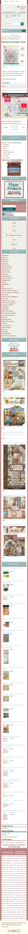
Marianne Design (6, 319)
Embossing (5, 294)
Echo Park (5, 329)
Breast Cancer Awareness (9, 302)
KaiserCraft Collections (8, 321)
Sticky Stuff (5, 298)
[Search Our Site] (16, 845)
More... (4, 86)
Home (14, 226)
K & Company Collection (8, 315)
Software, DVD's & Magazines (10, 296)
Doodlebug (5, 331)
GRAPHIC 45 (6, 146)
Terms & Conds (6, 1)
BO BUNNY (6, 156)
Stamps (4, 282)
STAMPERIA (6, 144)
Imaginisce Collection (7, 305)
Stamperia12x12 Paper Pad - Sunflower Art (12, 694)
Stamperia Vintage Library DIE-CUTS (11, 524)
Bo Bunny (4, 317)
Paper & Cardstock (7, 278)
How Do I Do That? (7, 268)
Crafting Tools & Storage (8, 300)
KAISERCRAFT (7, 154)
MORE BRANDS (6, 333)
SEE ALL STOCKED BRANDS (12, 160)
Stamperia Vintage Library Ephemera (11, 358)
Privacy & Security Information (9, 837)
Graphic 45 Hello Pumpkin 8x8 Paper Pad (12, 595)
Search (17, 1)
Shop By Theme (6, 272)
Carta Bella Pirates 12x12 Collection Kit (11, 736)
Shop (2, 37)
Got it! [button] (14, 931)
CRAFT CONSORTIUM (8, 152)
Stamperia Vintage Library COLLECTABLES (13, 442)
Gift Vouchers (5, 255)
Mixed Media (5, 284)
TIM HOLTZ (6, 150)
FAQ (14, 239)
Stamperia (4, 261)
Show (23, 30)
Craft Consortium (6, 325)
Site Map (14, 248)
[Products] (9, 845)
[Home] (4, 845)
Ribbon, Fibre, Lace (7, 288)
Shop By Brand (6, 270)
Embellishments (6, 280)
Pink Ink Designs (6, 327)
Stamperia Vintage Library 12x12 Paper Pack (13, 495)
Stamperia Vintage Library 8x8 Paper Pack (12, 432)
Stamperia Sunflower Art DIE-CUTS (10, 395)
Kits (3, 286)
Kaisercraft (10, 860)
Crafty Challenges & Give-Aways (14, 235)
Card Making (5, 307)
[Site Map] (17, 846)
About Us (14, 230)
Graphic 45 (5, 263)
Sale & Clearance (6, 265)
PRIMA (5, 148)
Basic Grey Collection (7, 311)
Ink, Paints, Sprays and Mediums (10, 292)
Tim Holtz (4, 323)
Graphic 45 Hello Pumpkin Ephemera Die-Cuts (13, 603)
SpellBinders (5, 309)
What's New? (5, 259)
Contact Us (12, 1)
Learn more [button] (5, 927)
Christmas (4, 257)
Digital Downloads (6, 276)
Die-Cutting (8, 37)
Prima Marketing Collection (9, 313)
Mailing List (14, 244)
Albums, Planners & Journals (9, 290)
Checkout (23, 8)
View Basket (23, 7)
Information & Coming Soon (9, 335)
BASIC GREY (6, 157)
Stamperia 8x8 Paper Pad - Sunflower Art (12, 683)
